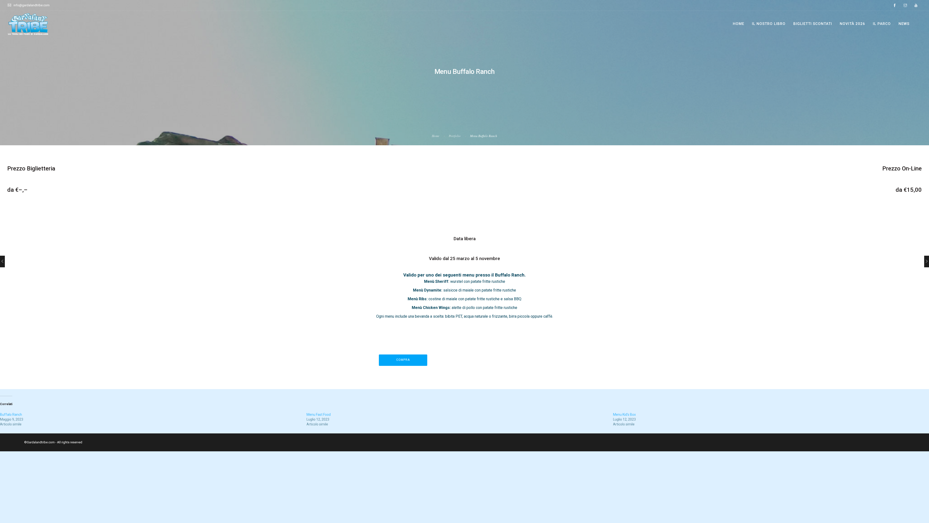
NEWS (904, 24)
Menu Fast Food (319, 414)
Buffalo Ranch (11, 414)
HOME (738, 24)
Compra (403, 359)
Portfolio (455, 136)
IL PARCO (882, 24)
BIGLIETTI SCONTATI (812, 24)
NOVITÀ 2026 (852, 24)
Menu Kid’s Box (624, 414)
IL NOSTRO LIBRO (769, 24)
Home (435, 136)
